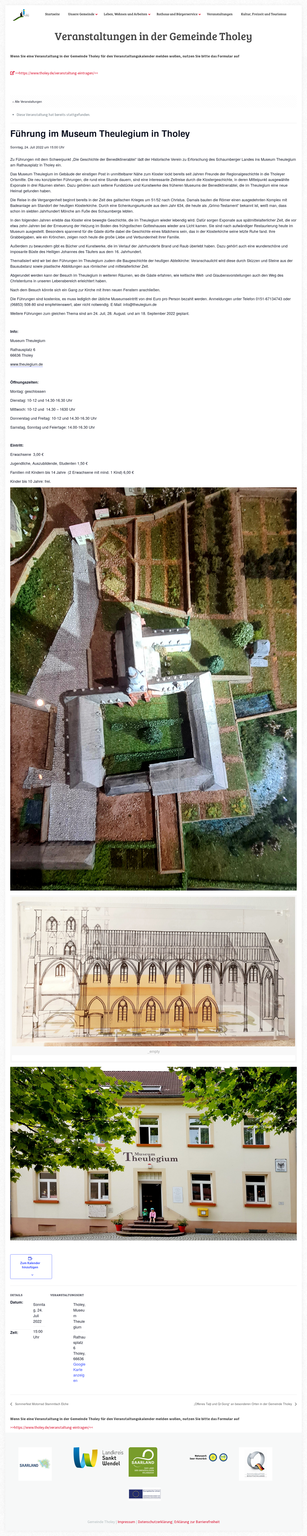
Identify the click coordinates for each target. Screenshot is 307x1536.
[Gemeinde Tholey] (21, 14)
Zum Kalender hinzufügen (30, 1265)
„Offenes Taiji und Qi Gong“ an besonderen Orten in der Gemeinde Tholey (243, 1404)
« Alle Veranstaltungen (27, 101)
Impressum (126, 1521)
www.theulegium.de (26, 364)
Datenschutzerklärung (155, 1521)
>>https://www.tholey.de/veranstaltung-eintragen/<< (56, 73)
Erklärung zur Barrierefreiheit (197, 1521)
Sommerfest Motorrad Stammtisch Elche (41, 1404)
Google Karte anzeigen (79, 1372)
